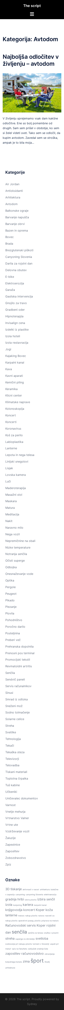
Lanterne (11, 448)
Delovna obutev (16, 270)
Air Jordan (12, 184)
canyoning (20, 894)
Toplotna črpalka (16, 778)
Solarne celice (14, 719)
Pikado (10, 600)
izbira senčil (46, 899)
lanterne (11, 915)
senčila (19, 932)
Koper (40, 910)
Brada (9, 243)
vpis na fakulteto (19, 949)
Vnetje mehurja (15, 811)
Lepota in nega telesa (19, 455)
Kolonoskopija (14, 408)
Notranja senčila (16, 554)
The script (32, 6)
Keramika (11, 389)
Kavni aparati (14, 375)
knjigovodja (13, 910)
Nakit (8, 521)
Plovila (9, 613)
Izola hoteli (12, 336)
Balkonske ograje (16, 210)
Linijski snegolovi (16, 461)
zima (26, 961)
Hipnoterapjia (14, 316)
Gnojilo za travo (16, 303)
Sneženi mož (14, 706)
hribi (20, 899)
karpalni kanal (40, 905)
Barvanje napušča (17, 217)
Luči (8, 481)
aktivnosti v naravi (31, 889)
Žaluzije (10, 838)
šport (37, 961)
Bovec (9, 237)
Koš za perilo (14, 435)
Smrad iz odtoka (16, 699)
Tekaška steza (15, 752)
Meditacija (12, 514)
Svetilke (10, 732)
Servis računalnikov (18, 686)
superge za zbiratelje (25, 939)
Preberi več (13, 640)
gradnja (11, 899)
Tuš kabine (12, 785)
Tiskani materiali (16, 772)
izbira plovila (30, 900)
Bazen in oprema (16, 230)
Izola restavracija (16, 342)
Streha (9, 725)
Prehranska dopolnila (19, 646)
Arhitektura (12, 197)
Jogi (8, 349)
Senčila (10, 673)
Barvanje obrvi (15, 224)
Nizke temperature (17, 547)
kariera (28, 904)
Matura (10, 507)
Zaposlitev (12, 851)
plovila (37, 921)
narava (41, 916)
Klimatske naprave (17, 402)
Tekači (9, 745)
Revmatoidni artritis (18, 666)
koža (49, 910)
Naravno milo (14, 527)
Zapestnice (12, 844)
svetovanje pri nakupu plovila (18, 944)
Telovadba (12, 765)
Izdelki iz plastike (17, 329)
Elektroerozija (14, 283)
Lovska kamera (15, 475)
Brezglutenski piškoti (19, 250)
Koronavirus (13, 428)
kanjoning (17, 905)
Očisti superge (15, 560)
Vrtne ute (11, 824)
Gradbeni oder (15, 309)
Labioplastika (14, 442)
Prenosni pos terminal (19, 653)
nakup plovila (31, 916)
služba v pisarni (51, 933)
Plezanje (11, 607)
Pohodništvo (13, 620)
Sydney (32, 1004)
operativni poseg (26, 921)
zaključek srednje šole (38, 949)
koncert (29, 910)
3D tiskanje (13, 889)
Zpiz (8, 864)
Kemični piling (14, 382)
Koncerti (11, 422)
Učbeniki (11, 791)
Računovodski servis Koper (25, 925)
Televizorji (12, 759)
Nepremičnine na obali (20, 541)
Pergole (10, 587)
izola (8, 904)
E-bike (9, 276)
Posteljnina (12, 633)
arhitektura (45, 889)
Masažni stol (13, 494)
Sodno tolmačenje (17, 712)
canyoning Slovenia (34, 894)
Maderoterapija (15, 488)
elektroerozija (50, 894)
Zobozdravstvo (15, 858)
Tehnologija (13, 739)
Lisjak (9, 468)
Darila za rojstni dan (18, 263)
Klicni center (13, 395)
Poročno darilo (15, 626)
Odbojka (11, 567)
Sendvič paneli (15, 679)
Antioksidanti (14, 191)
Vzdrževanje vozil (17, 831)
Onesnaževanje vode (19, 574)
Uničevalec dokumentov (21, 798)
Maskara (11, 501)
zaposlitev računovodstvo (24, 953)
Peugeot (11, 593)
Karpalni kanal (14, 362)
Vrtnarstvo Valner (17, 818)
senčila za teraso (35, 933)
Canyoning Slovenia (18, 257)
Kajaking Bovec (15, 356)
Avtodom (11, 204)
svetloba (42, 938)
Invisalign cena (15, 323)
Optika (9, 580)
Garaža (10, 290)
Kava (8, 369)
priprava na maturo (49, 921)
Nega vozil (12, 534)
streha (10, 938)
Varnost (10, 805)
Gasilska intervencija (19, 296)
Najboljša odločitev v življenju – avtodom (31, 60)
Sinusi (9, 692)
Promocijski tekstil (17, 659)
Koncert (10, 415)
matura (21, 916)
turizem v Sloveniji (41, 944)
